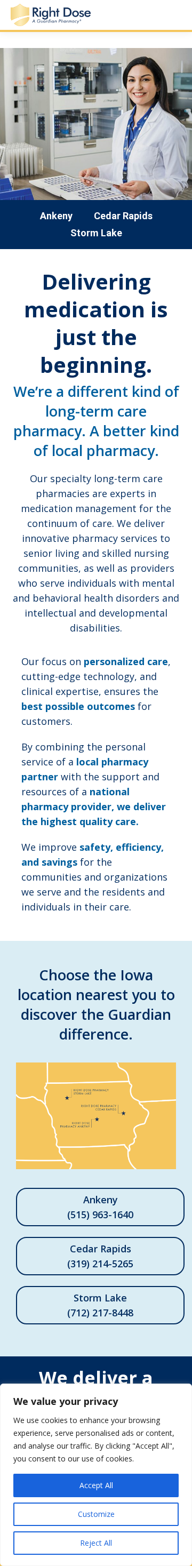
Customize (96, 1514)
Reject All (96, 1543)
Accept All (96, 1485)
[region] (96, 1475)
